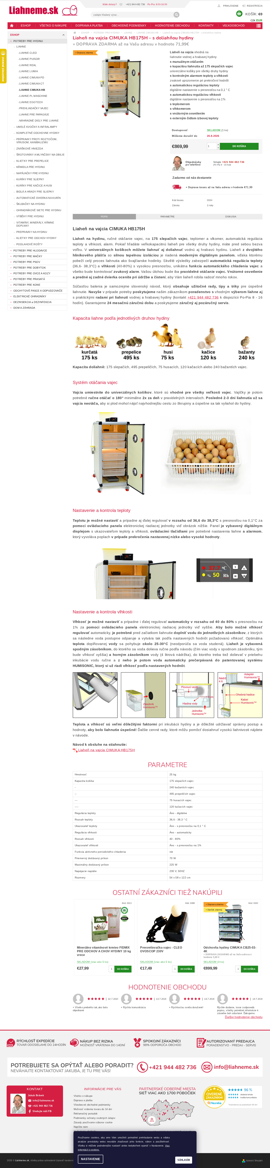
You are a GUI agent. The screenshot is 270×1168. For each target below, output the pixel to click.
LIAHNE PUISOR (29, 58)
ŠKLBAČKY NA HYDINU (30, 203)
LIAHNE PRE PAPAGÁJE (34, 114)
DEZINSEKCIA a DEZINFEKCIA (32, 302)
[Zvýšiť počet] (218, 144)
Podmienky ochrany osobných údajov (95, 1118)
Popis (104, 216)
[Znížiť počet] (218, 147)
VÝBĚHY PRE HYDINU (30, 216)
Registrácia (254, 6)
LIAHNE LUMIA (28, 71)
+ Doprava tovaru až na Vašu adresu (219, 187)
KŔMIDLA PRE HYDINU (30, 166)
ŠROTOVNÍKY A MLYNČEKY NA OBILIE (40, 154)
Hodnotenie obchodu (172, 25)
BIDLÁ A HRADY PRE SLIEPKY (35, 191)
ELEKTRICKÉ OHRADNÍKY (29, 296)
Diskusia (230, 216)
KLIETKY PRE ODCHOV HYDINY (36, 238)
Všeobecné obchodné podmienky (92, 1104)
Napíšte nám (81, 1126)
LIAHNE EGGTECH (31, 102)
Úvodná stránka (12, 25)
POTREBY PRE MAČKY (27, 256)
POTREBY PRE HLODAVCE (30, 250)
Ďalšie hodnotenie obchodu (243, 1017)
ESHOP (26, 25)
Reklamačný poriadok (86, 1113)
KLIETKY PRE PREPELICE (32, 160)
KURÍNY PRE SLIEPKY (30, 179)
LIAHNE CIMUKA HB (32, 89)
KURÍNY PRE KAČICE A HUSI (34, 185)
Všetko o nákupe (53, 25)
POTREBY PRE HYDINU (28, 41)
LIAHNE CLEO (28, 52)
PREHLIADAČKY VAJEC (33, 108)
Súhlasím (183, 1160)
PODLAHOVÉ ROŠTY (29, 244)
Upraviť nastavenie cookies (70, 1160)
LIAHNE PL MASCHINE (33, 95)
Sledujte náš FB (42, 1111)
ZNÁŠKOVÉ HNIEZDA (29, 148)
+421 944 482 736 (203, 297)
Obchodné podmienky (129, 25)
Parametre (168, 216)
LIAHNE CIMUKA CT (31, 83)
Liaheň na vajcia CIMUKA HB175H (106, 750)
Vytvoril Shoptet (254, 1160)
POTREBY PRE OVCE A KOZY (31, 273)
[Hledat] (176, 15)
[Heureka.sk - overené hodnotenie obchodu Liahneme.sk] (233, 1097)
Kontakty (206, 25)
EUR (259, 20)
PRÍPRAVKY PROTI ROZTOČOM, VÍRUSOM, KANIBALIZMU (36, 141)
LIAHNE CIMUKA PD (31, 77)
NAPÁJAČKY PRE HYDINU (32, 173)
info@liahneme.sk (43, 1100)
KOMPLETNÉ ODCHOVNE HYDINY (37, 132)
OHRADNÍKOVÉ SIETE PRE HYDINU (38, 210)
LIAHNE (21, 46)
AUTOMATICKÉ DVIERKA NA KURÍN (38, 197)
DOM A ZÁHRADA (24, 307)
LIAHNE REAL (28, 65)
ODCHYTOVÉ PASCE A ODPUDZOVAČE (37, 290)
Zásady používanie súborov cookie (93, 1122)
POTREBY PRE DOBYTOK (29, 267)
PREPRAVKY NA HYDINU (31, 231)
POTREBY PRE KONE (26, 284)
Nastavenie (90, 1159)
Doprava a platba (89, 25)
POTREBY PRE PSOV (26, 261)
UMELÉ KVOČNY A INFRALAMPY (36, 126)
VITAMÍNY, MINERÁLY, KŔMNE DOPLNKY (35, 224)
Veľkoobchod (234, 25)
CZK (253, 20)
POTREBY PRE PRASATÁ (29, 279)
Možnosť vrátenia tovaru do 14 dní (93, 1109)
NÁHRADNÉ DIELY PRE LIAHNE (39, 120)
